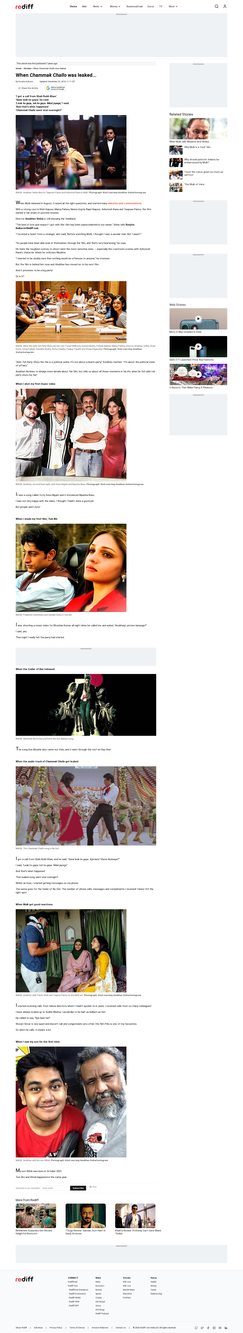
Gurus (150, 6)
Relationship (156, 1294)
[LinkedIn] (226, 1328)
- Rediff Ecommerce (77, 1294)
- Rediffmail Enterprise (78, 1290)
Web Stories (177, 304)
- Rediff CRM (73, 1302)
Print (94, 1187)
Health (154, 1282)
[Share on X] (202, 1328)
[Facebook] (208, 1328)
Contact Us (121, 1328)
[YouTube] (220, 1328)
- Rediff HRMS (74, 1298)
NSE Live (127, 1286)
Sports (98, 1294)
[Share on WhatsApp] (196, 1328)
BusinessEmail (134, 6)
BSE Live (127, 1282)
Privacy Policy (56, 1328)
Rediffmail (72, 1282)
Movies (27, 68)
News (96, 6)
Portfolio (127, 1298)
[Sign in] (224, 6)
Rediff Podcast (102, 1313)
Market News (129, 1290)
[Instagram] (214, 1328)
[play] (198, 319)
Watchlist (127, 1294)
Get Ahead (100, 1302)
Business (100, 1286)
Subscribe (78, 1188)
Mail (84, 6)
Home (73, 6)
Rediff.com (145, 1328)
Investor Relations (100, 1328)
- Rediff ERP (73, 1306)
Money (113, 6)
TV (160, 6)
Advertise (38, 1328)
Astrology (100, 1310)
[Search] (216, 6)
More (172, 6)
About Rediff (21, 1328)
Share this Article (29, 88)
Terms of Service (77, 1328)
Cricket (99, 1298)
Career (154, 1290)
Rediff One (73, 1286)
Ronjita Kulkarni (26, 81)
